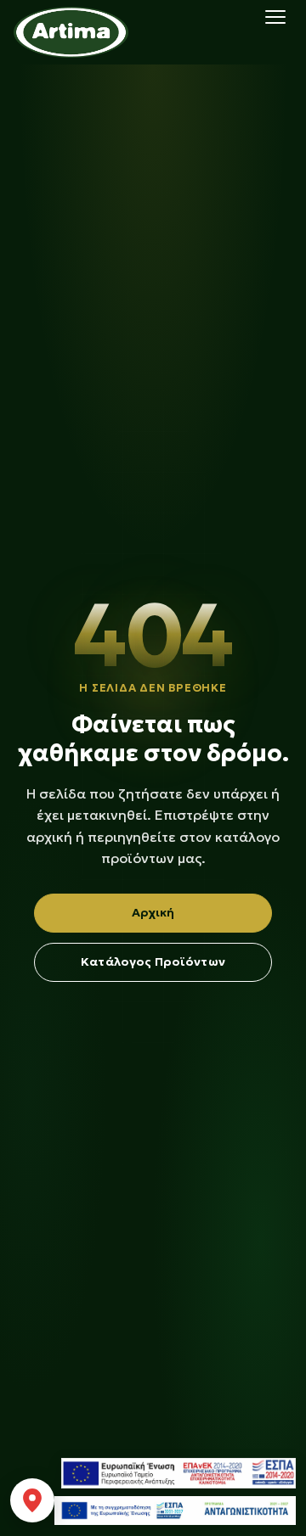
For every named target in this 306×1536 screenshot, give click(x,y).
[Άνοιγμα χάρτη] (32, 1500)
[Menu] (275, 17)
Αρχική (153, 912)
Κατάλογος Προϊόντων (153, 961)
